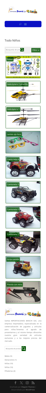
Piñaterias (9, 371)
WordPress (30, 390)
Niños (7, 367)
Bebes (7, 356)
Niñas (7, 363)
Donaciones (9, 360)
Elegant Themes (28, 387)
